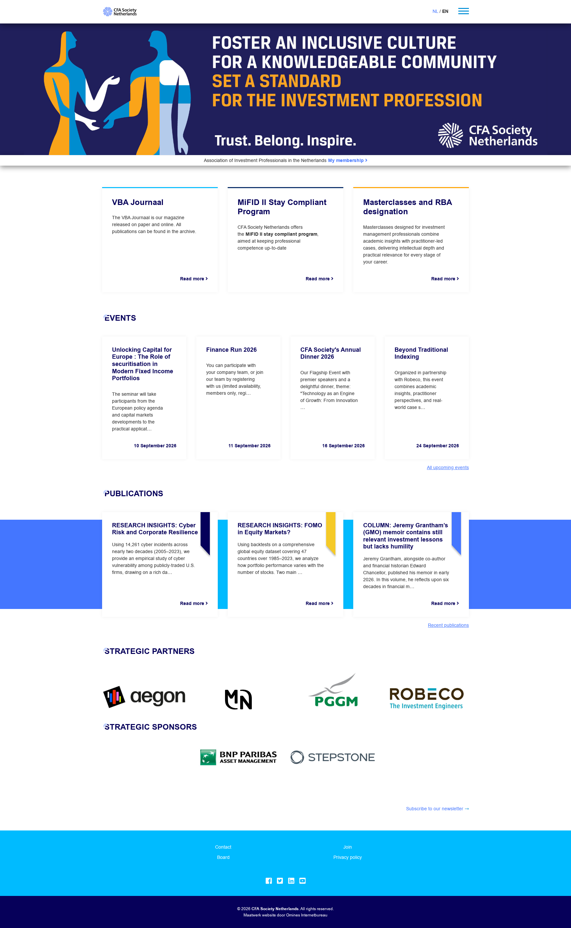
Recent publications (448, 625)
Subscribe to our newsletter (434, 808)
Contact (223, 847)
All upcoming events (448, 467)
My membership (346, 160)
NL (435, 11)
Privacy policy (347, 857)
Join (347, 847)
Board (223, 857)
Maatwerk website (260, 915)
